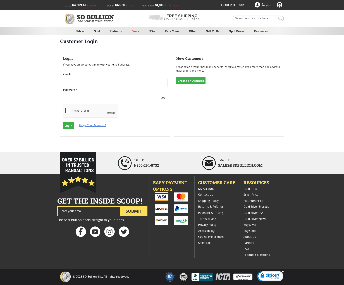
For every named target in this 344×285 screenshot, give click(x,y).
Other (193, 31)
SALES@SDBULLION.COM (240, 165)
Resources (261, 31)
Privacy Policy (207, 224)
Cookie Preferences (211, 236)
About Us (249, 236)
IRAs (152, 31)
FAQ (246, 248)
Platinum (116, 31)
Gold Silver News (254, 219)
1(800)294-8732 (146, 165)
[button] (270, 276)
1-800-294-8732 (232, 5)
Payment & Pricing (210, 212)
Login (266, 4)
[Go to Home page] (90, 18)
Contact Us (205, 194)
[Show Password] (163, 98)
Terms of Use (207, 219)
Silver (80, 31)
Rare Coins (172, 31)
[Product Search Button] (280, 18)
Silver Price (250, 194)
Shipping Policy (208, 200)
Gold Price (250, 188)
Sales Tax (204, 242)
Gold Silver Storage (256, 206)
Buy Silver (250, 224)
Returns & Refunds (211, 206)
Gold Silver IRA (253, 212)
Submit (134, 211)
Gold (97, 31)
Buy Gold (249, 231)
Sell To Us (212, 31)
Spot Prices (236, 31)
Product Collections (256, 254)
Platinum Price (253, 200)
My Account (206, 188)
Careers (248, 242)
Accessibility (206, 231)
